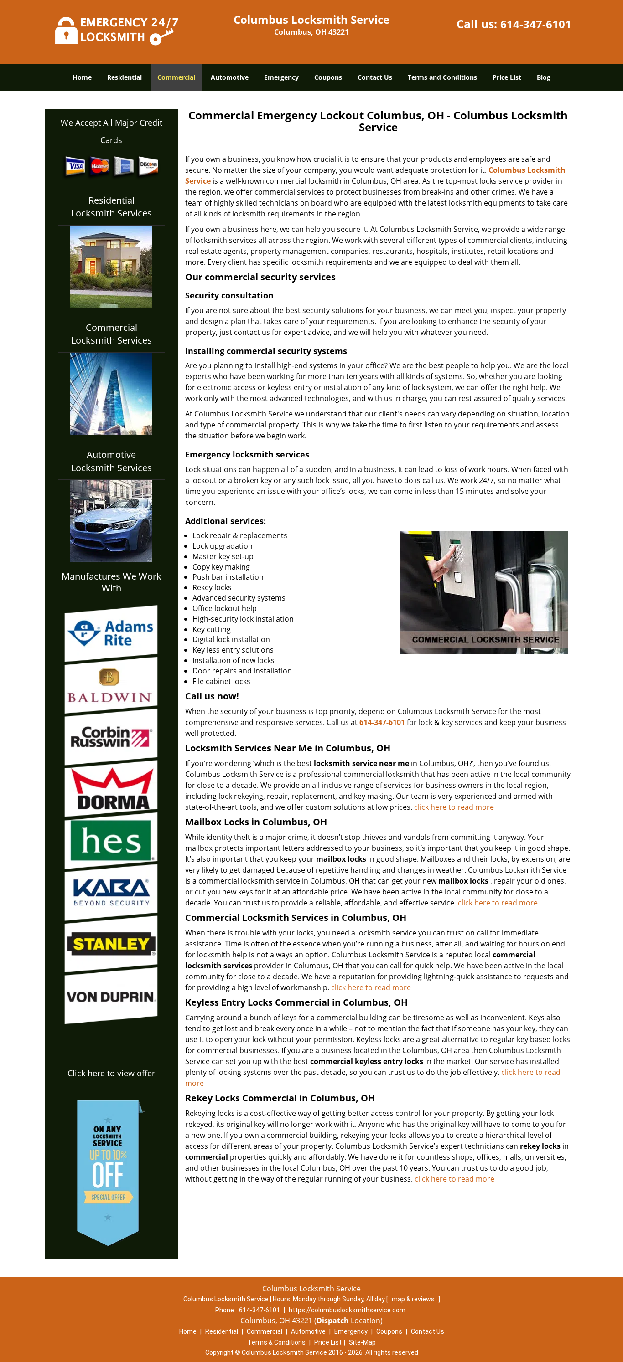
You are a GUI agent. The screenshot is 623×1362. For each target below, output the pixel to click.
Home (82, 77)
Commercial (176, 77)
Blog (543, 77)
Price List (507, 77)
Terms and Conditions (442, 77)
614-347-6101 (535, 23)
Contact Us (375, 77)
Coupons (328, 77)
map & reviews (414, 1299)
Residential (124, 77)
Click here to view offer (111, 1073)
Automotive (230, 77)
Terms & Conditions (277, 1342)
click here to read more (454, 807)
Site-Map (362, 1342)
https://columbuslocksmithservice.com (347, 1310)
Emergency (281, 77)
